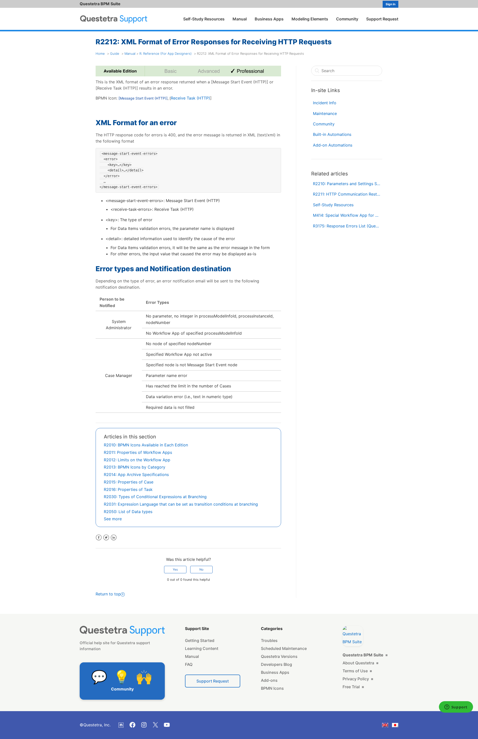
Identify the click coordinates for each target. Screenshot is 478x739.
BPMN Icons (272, 688)
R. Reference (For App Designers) (165, 53)
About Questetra (360, 662)
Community (347, 18)
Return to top (108, 593)
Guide (114, 53)
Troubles (269, 640)
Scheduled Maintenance (284, 648)
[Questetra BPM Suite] (353, 636)
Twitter (106, 537)
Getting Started (199, 640)
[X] (155, 724)
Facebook (99, 537)
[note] (121, 725)
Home (100, 53)
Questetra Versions (279, 656)
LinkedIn (114, 537)
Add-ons (269, 680)
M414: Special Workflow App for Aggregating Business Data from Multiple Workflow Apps (347, 215)
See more (113, 518)
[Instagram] (143, 724)
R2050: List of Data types (128, 511)
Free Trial (353, 686)
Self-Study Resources (204, 18)
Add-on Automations (332, 145)
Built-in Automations (332, 134)
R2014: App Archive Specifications (136, 474)
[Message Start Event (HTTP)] (143, 98)
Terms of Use (357, 670)
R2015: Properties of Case (128, 481)
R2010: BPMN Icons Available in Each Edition (146, 444)
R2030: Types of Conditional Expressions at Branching (155, 496)
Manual (240, 18)
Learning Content (201, 648)
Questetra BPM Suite (100, 3)
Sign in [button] (390, 4)
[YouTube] (166, 724)
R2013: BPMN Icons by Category (134, 467)
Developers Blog (276, 664)
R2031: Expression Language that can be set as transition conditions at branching (181, 504)
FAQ (188, 664)
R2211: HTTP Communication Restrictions (347, 194)
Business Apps (269, 18)
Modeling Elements (310, 18)
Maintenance (325, 113)
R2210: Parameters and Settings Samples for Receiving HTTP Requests (347, 183)
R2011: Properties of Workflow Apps (138, 452)
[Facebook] (132, 724)
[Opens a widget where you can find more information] (456, 707)
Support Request (382, 18)
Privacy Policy (358, 678)
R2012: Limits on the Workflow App (137, 459)
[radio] (175, 569)
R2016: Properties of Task (128, 489)
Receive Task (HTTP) (190, 98)
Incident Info (324, 102)
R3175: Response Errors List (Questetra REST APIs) (347, 225)
